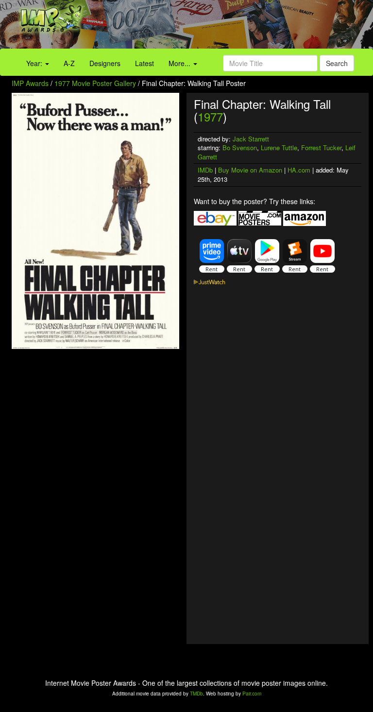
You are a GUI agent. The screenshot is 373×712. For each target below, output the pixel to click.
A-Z (69, 63)
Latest (144, 63)
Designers (104, 63)
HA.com (299, 169)
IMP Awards (30, 83)
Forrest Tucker (321, 147)
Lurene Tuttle (279, 147)
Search (337, 63)
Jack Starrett (251, 138)
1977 (210, 116)
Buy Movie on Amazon (250, 169)
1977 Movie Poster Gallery (95, 83)
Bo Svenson (239, 147)
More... (180, 63)
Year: (35, 63)
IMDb (205, 169)
